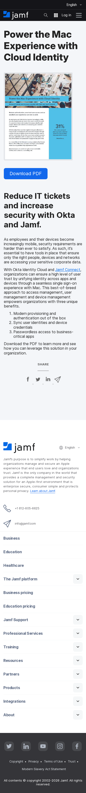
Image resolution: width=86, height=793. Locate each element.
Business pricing (18, 592)
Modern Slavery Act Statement (44, 769)
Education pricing (19, 606)
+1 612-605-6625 (27, 508)
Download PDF (26, 173)
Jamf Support (15, 620)
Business (11, 538)
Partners (11, 674)
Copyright (16, 761)
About (9, 715)
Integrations (14, 701)
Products (11, 688)
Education (12, 552)
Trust (71, 761)
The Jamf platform (20, 579)
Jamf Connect (67, 269)
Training (10, 647)
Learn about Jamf (42, 491)
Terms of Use (53, 761)
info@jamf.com (25, 523)
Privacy (33, 761)
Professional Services (23, 633)
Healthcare (13, 565)
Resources (13, 660)
